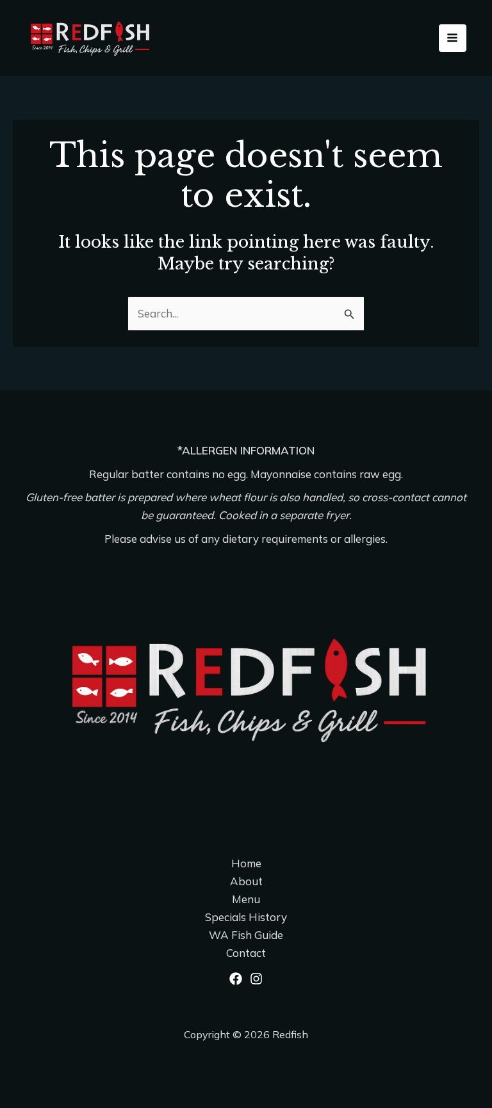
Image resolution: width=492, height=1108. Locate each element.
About (246, 881)
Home (246, 863)
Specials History (246, 917)
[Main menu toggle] (453, 38)
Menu (246, 899)
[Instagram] (256, 978)
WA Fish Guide (246, 935)
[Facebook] (235, 978)
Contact (246, 952)
